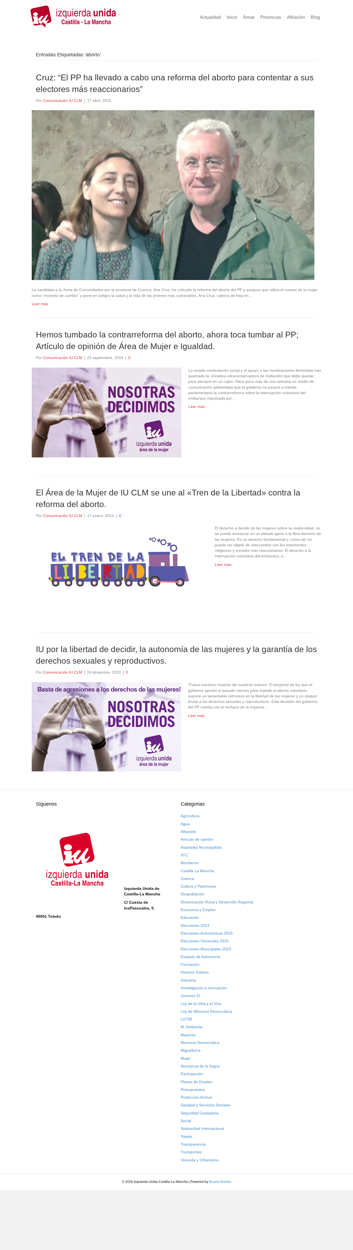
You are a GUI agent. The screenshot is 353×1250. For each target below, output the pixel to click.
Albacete (188, 831)
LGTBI (186, 1019)
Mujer (186, 1058)
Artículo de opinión (197, 839)
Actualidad (210, 17)
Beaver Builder (220, 1182)
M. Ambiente (191, 1027)
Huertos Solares (195, 972)
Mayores (188, 1035)
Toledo (186, 1136)
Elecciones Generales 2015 (205, 941)
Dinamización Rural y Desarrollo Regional (217, 902)
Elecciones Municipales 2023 (206, 949)
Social (186, 1121)
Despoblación (192, 894)
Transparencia (193, 1144)
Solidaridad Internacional (202, 1128)
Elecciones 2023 (195, 925)
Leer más (40, 304)
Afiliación (296, 17)
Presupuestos (193, 1089)
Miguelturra (190, 1050)
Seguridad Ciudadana (200, 1113)
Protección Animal (196, 1097)
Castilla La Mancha (197, 871)
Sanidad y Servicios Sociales (206, 1105)
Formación (190, 964)
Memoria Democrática (200, 1042)
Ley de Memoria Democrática (206, 1011)
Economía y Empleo (198, 910)
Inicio (232, 17)
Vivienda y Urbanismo (200, 1160)
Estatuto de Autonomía (200, 956)
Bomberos (190, 863)
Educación (190, 917)
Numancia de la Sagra (200, 1066)
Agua (185, 824)
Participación (192, 1074)
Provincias (270, 17)
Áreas (249, 17)
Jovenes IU (190, 995)
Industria (188, 980)
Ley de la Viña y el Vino (201, 1003)
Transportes (191, 1152)
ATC (184, 855)
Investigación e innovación (204, 988)
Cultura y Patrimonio (198, 886)
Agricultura (190, 816)
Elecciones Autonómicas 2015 (207, 933)
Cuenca (187, 878)
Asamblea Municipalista (201, 847)
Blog (315, 17)
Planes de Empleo (196, 1082)
